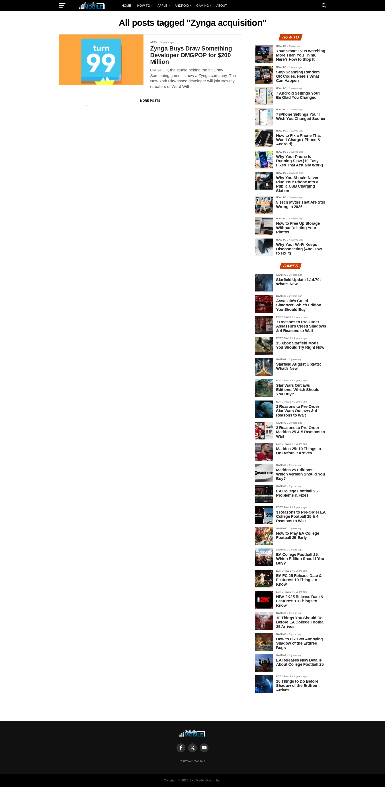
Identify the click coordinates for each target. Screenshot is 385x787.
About (221, 5)
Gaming (202, 5)
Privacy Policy (192, 761)
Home (126, 5)
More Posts (150, 100)
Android (182, 5)
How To (143, 5)
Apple (162, 5)
